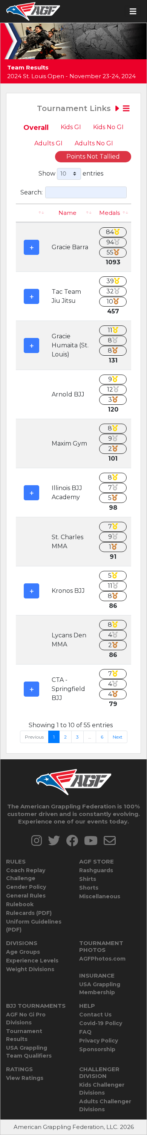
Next (117, 737)
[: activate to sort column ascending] (31, 213)
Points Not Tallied (93, 156)
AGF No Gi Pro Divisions (26, 1018)
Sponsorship (97, 1049)
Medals (109, 212)
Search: (31, 192)
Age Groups (23, 951)
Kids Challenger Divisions (101, 1088)
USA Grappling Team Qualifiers (29, 1051)
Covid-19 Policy (100, 1023)
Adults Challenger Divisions (105, 1105)
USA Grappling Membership (99, 988)
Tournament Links (75, 108)
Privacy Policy (98, 1040)
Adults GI (48, 143)
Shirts (87, 879)
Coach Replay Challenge (25, 874)
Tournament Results (24, 1035)
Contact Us (95, 1014)
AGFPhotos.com (102, 958)
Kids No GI (108, 127)
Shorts (88, 887)
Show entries (70, 173)
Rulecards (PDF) (29, 913)
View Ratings (24, 1078)
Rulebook (20, 904)
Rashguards (96, 870)
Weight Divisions (30, 969)
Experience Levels (32, 960)
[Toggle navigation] (133, 11)
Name (67, 212)
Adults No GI (94, 143)
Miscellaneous (99, 896)
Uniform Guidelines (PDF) (33, 925)
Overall (36, 127)
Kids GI (71, 127)
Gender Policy (26, 887)
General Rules (26, 895)
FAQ (85, 1032)
